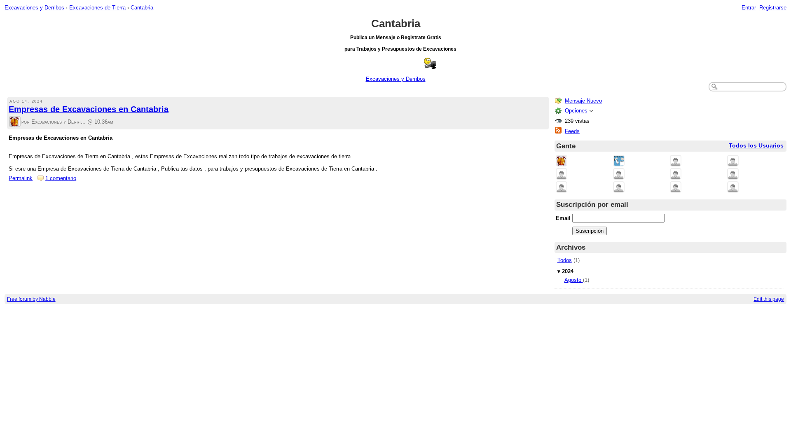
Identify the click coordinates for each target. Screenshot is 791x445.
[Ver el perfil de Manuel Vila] (733, 174)
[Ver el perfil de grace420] (733, 188)
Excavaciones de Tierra (97, 8)
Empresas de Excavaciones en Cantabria (88, 109)
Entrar (749, 8)
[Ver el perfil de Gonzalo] (619, 188)
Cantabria (142, 8)
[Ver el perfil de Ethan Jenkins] (675, 188)
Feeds (572, 131)
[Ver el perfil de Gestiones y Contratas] (675, 161)
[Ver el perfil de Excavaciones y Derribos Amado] (561, 174)
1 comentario (60, 178)
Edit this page (769, 299)
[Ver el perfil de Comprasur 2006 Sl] (733, 161)
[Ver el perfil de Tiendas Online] (619, 161)
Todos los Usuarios (756, 146)
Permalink (21, 178)
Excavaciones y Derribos (34, 8)
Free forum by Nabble (31, 299)
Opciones (576, 111)
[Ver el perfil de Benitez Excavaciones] (619, 174)
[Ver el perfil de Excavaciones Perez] (675, 174)
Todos (564, 260)
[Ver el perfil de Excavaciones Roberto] (561, 188)
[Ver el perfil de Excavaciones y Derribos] (15, 122)
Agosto (573, 280)
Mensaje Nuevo (583, 101)
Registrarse (772, 8)
